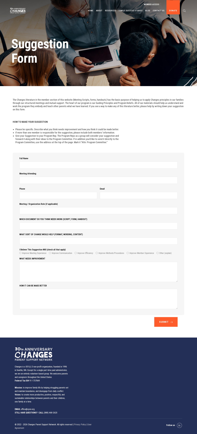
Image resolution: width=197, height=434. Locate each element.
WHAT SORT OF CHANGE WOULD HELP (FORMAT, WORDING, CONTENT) (51, 234)
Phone (22, 189)
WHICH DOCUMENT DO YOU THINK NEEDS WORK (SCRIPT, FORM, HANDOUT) (53, 219)
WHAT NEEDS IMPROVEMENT (32, 258)
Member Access (151, 4)
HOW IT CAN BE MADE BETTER (33, 285)
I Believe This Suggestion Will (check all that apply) (42, 249)
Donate (173, 11)
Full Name (23, 158)
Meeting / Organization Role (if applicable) (38, 204)
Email (102, 189)
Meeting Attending (27, 173)
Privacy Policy (80, 424)
